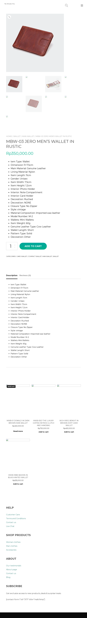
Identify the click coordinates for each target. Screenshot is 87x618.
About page (11, 569)
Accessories (11, 550)
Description (11, 275)
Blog (8, 577)
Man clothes (11, 546)
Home (9, 136)
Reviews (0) (25, 275)
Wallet (17, 136)
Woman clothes (13, 542)
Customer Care (13, 515)
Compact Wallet (35, 256)
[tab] (12, 275)
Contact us (11, 522)
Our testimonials (13, 566)
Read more (18, 431)
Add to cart (33, 246)
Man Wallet (28, 136)
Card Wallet (21, 256)
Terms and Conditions (16, 518)
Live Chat (10, 526)
